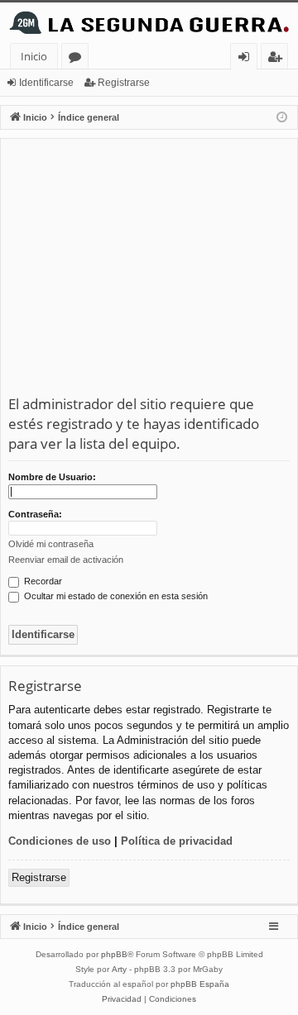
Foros (78, 59)
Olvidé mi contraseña (51, 544)
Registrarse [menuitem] (278, 59)
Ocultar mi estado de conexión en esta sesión (115, 596)
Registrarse (124, 82)
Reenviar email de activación (65, 560)
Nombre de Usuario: (52, 477)
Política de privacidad (177, 841)
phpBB (114, 954)
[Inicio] (149, 22)
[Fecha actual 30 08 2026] (281, 117)
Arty (119, 969)
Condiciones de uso (59, 841)
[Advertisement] (149, 270)
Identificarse (46, 82)
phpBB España (200, 984)
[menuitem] (122, 999)
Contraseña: (35, 514)
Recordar (42, 581)
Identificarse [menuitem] (247, 59)
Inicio (34, 56)
